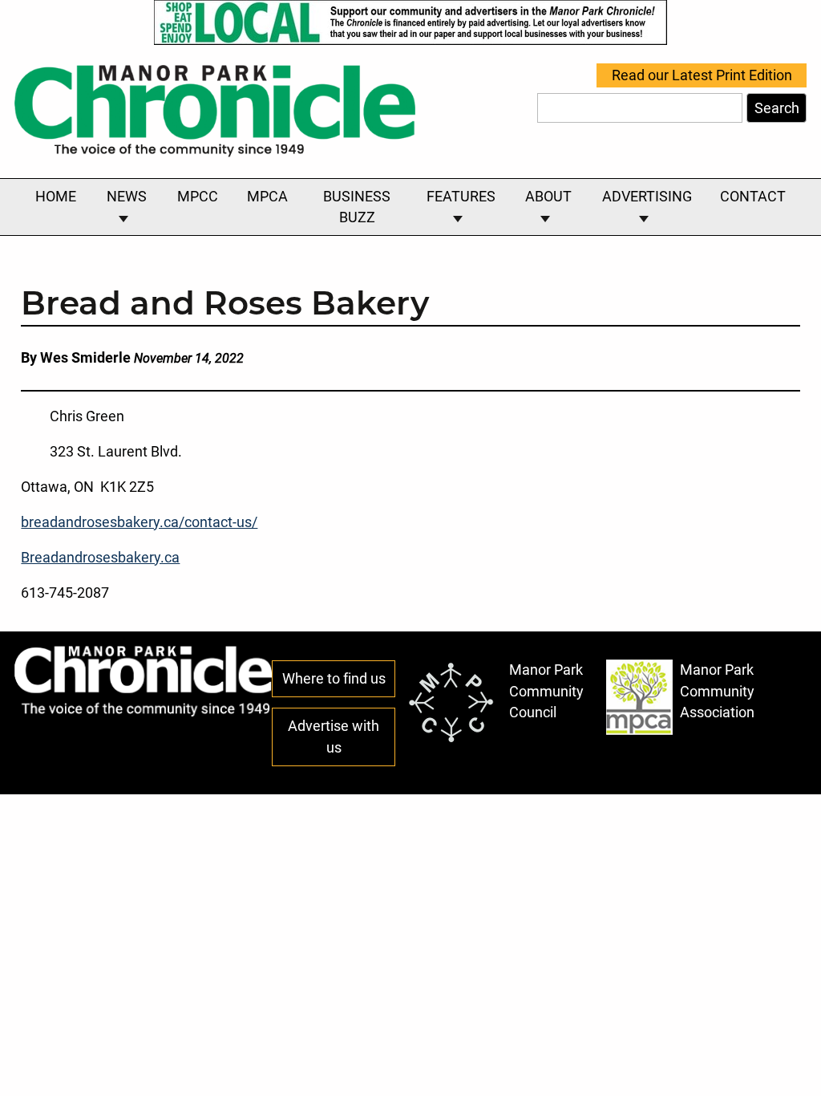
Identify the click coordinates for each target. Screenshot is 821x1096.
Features (461, 197)
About (548, 197)
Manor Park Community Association (717, 691)
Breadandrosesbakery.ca (100, 558)
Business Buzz (356, 207)
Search (776, 108)
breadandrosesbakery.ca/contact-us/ (139, 522)
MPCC (197, 197)
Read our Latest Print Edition (702, 75)
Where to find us (334, 679)
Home (55, 197)
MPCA (267, 197)
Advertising (647, 197)
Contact (753, 197)
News (127, 197)
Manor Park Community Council (546, 691)
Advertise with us (333, 736)
